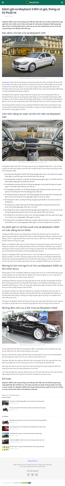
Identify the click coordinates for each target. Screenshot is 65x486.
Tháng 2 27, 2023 (14, 435)
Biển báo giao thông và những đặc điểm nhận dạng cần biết (27, 446)
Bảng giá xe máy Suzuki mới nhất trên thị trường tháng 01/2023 (28, 420)
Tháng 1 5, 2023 (14, 410)
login (7, 395)
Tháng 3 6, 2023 (8, 16)
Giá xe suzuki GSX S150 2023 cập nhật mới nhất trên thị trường (28, 408)
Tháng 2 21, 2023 (14, 429)
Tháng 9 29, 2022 (14, 403)
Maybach (7, 82)
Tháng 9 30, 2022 (14, 448)
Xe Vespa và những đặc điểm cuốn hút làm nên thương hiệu (27, 401)
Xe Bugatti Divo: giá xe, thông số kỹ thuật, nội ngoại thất (26, 433)
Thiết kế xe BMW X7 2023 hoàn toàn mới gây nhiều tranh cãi (27, 440)
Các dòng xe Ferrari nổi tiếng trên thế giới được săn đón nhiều (28, 427)
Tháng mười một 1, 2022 (16, 442)
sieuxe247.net (17, 483)
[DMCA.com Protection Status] (26, 483)
